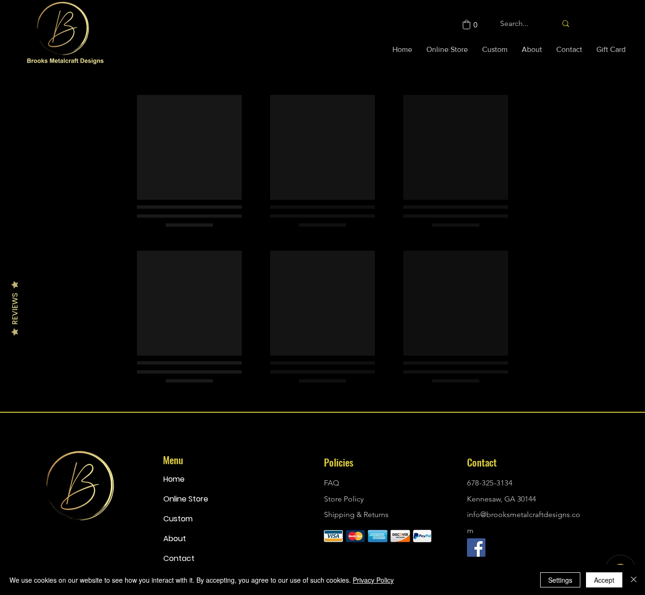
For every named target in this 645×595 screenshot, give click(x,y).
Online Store (185, 498)
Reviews (14, 309)
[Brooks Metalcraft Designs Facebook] (476, 547)
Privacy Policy (373, 580)
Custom (178, 518)
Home (174, 479)
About (174, 538)
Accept (604, 580)
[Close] (633, 579)
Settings (560, 580)
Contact (179, 558)
